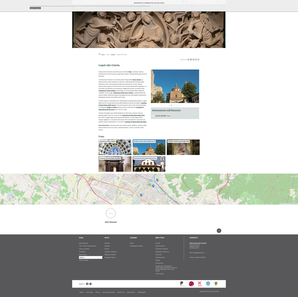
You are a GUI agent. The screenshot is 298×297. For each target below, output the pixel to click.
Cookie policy (131, 292)
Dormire (107, 249)
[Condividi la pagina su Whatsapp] (193, 60)
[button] (141, 195)
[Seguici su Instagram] (90, 284)
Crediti (81, 292)
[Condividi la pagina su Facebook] (188, 60)
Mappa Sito (120, 292)
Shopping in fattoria (110, 257)
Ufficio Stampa (160, 273)
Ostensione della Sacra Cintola (123, 93)
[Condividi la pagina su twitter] (191, 60)
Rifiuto (38, 8)
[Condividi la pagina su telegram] (196, 60)
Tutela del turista (160, 257)
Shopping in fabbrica (110, 254)
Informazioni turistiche (162, 249)
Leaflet (282, 204)
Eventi (131, 243)
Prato (130, 72)
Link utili (158, 243)
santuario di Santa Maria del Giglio (135, 122)
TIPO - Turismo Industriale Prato (87, 246)
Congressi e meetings (110, 251)
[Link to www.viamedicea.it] (208, 286)
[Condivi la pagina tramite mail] (198, 60)
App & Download (160, 246)
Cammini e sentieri (84, 249)
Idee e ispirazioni (83, 243)
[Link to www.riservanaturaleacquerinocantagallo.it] (216, 286)
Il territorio (107, 243)
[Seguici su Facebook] (87, 284)
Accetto (32, 8)
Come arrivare (159, 263)
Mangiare (107, 246)
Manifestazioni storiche (136, 246)
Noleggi (158, 260)
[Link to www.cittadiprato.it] (182, 286)
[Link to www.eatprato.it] (191, 286)
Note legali (89, 292)
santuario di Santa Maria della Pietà (133, 115)
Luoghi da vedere (83, 260)
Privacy (97, 292)
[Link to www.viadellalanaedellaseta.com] (200, 286)
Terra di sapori (83, 254)
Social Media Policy (109, 292)
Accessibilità (141, 292)
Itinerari (113, 54)
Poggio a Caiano (112, 107)
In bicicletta (82, 251)
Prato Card (158, 254)
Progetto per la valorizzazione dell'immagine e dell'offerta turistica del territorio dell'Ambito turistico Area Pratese (166, 268)
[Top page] (219, 230)
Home (103, 54)
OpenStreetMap (289, 204)
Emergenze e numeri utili (162, 251)
